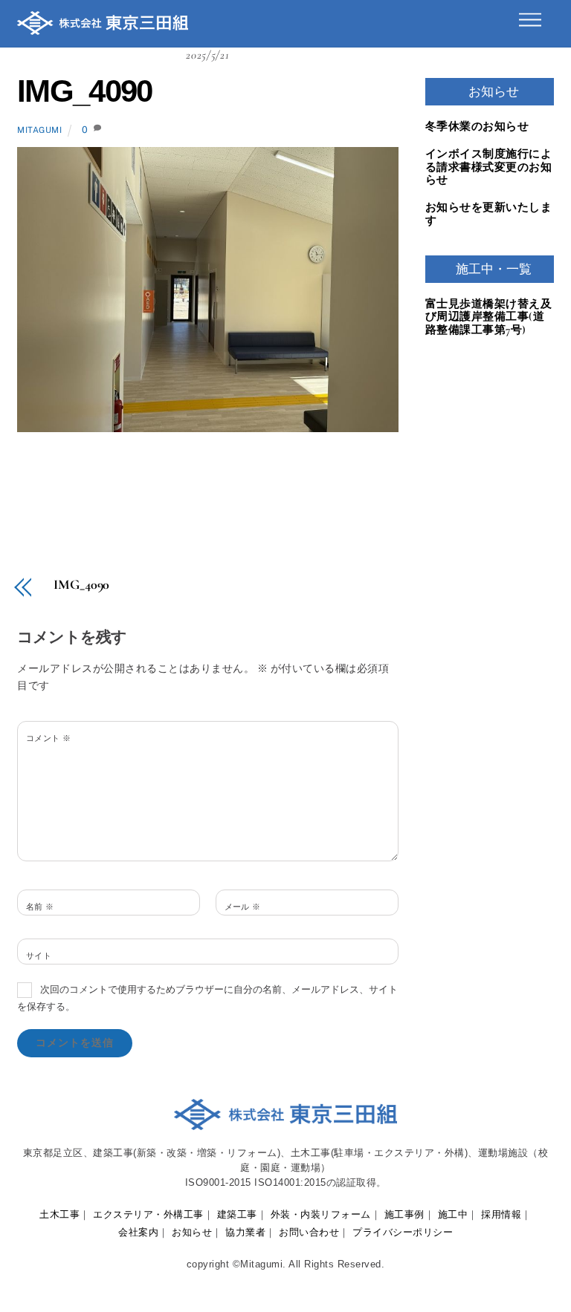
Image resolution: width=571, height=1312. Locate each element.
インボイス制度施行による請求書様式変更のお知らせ (488, 167)
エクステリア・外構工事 (148, 1214)
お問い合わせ (309, 1232)
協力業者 (245, 1232)
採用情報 (501, 1214)
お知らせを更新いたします (488, 214)
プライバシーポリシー (402, 1232)
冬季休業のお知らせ (477, 126)
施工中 (453, 1214)
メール (243, 906)
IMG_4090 (84, 91)
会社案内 (138, 1232)
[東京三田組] (102, 28)
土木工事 (59, 1214)
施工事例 (404, 1214)
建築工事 (237, 1214)
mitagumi (39, 130)
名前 (40, 906)
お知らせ (192, 1232)
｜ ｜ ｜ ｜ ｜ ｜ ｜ (285, 1214)
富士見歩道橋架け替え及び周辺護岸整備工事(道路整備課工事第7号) (488, 317)
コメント (48, 738)
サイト (38, 955)
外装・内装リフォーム (321, 1214)
